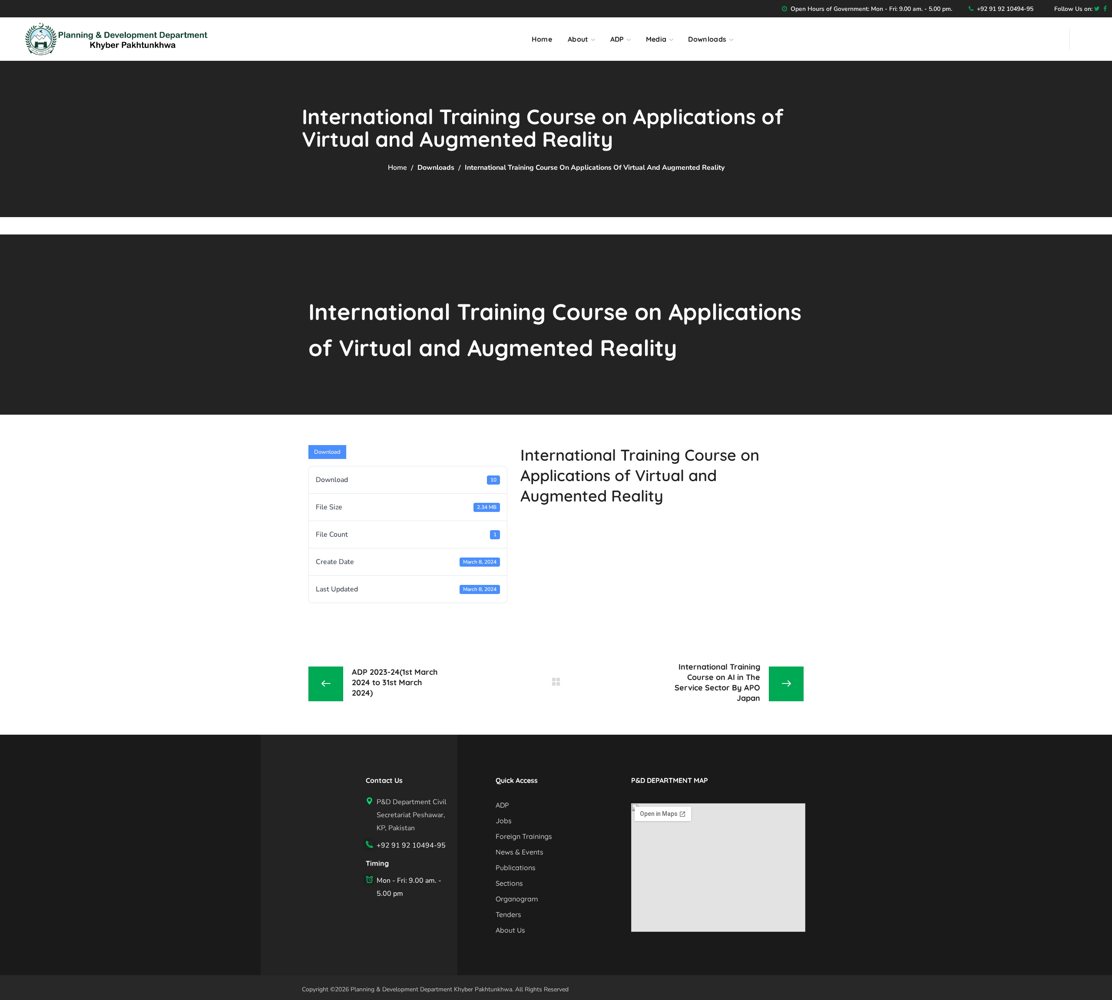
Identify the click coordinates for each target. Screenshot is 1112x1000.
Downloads (435, 167)
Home (397, 167)
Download (327, 452)
